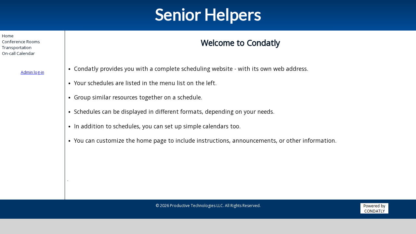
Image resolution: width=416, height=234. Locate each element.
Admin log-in (32, 72)
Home (8, 35)
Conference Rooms (21, 41)
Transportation (17, 47)
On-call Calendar (18, 53)
